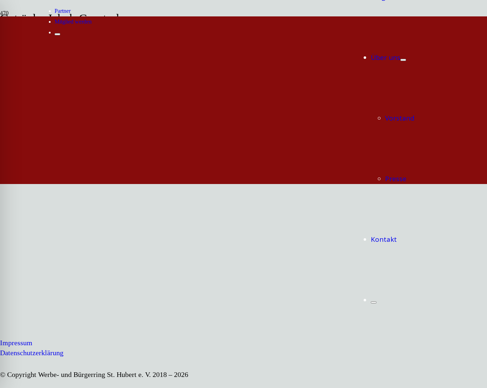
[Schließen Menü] (373, 302)
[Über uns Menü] (403, 60)
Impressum (16, 343)
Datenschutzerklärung (31, 353)
